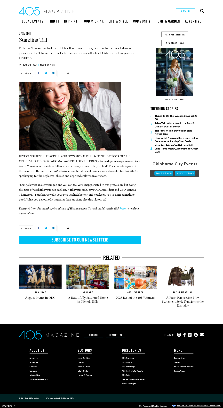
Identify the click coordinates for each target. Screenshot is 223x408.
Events (81, 362)
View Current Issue (175, 42)
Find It (53, 21)
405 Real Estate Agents (132, 371)
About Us (34, 358)
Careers (33, 371)
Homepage (40, 292)
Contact (33, 367)
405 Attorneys (128, 367)
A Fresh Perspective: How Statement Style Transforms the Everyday (183, 302)
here (123, 208)
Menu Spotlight (129, 384)
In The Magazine (182, 292)
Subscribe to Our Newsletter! (79, 239)
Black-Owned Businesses (133, 379)
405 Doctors (128, 358)
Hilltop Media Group (39, 379)
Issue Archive (84, 358)
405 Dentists (128, 362)
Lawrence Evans (29, 65)
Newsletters (115, 335)
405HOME (87, 292)
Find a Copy (179, 371)
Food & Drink (93, 21)
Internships (35, 375)
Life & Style (118, 21)
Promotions (179, 358)
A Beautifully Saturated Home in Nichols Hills (88, 300)
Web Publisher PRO (64, 398)
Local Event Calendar (183, 367)
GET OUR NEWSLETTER (174, 34)
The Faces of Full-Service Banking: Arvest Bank (173, 132)
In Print (71, 21)
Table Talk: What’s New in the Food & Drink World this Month (175, 125)
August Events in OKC (40, 298)
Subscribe (185, 11)
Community (142, 21)
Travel (177, 362)
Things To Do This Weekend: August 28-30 (176, 118)
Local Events (33, 21)
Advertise (193, 21)
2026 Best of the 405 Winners (135, 298)
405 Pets (126, 375)
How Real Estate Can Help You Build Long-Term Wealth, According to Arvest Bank (176, 148)
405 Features (135, 292)
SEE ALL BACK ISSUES (175, 99)
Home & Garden (168, 21)
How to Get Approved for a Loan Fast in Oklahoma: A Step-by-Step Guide (176, 140)
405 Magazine (32, 398)
